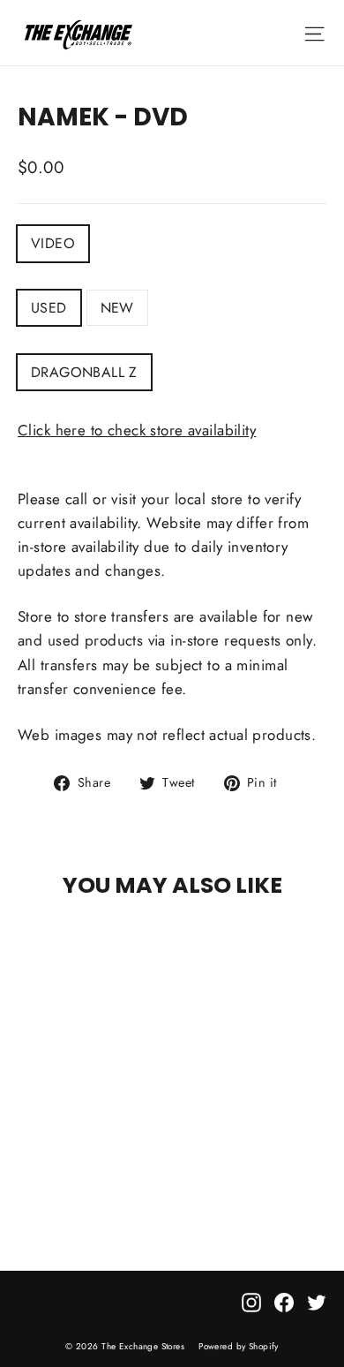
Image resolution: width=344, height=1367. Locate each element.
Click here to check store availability (137, 430)
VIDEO (53, 243)
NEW (117, 308)
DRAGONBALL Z (84, 372)
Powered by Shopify (238, 1346)
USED (49, 308)
